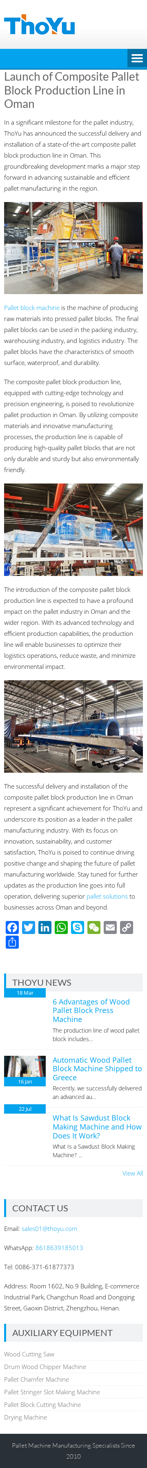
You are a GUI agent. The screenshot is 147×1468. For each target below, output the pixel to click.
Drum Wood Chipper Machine (45, 1367)
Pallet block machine (32, 307)
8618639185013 (59, 1248)
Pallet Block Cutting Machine (42, 1404)
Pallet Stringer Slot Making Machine (52, 1392)
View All (132, 1173)
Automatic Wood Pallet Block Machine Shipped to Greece (97, 1068)
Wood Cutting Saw (29, 1354)
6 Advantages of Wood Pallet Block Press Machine (91, 1010)
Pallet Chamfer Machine (36, 1379)
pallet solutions (107, 896)
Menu (137, 58)
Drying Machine (25, 1417)
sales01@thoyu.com (49, 1228)
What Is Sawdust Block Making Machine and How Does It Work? (97, 1126)
